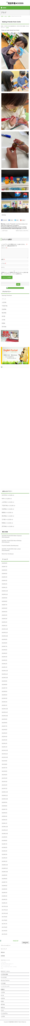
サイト (3, 267)
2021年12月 (5, 750)
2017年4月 (4, 934)
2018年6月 (4, 885)
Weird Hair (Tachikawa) (8, 553)
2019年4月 (4, 851)
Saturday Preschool (7, 295)
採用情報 (3, 955)
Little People (4, 230)
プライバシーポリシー (5, 945)
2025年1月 (4, 625)
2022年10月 (5, 715)
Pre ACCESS (4, 977)
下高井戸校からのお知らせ (8, 505)
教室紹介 (3, 989)
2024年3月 (4, 660)
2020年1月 (4, 823)
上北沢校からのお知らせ (8, 502)
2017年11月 (5, 910)
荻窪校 (3, 323)
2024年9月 (4, 639)
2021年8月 (4, 764)
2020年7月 (4, 809)
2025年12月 (5, 591)
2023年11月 (5, 674)
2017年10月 (5, 913)
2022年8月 (4, 722)
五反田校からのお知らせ (8, 509)
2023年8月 (4, 684)
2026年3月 (4, 580)
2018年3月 (4, 896)
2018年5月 (4, 889)
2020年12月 (5, 792)
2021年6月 (4, 771)
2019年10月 (5, 833)
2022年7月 (4, 726)
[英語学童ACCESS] (15, 3)
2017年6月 (4, 927)
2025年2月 (4, 622)
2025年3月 (4, 618)
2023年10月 (5, 677)
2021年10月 (5, 757)
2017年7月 (4, 923)
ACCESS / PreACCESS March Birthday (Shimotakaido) (11, 541)
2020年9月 (4, 802)
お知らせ (3, 1007)
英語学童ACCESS (13, 1022)
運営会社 (3, 952)
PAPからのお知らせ (7, 498)
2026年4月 (4, 577)
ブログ (2, 1010)
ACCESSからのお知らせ (8, 495)
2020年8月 (4, 806)
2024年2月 (4, 663)
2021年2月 (4, 785)
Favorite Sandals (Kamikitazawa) (10, 545)
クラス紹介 (3, 983)
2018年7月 (4, 882)
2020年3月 (4, 816)
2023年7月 (4, 688)
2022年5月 (4, 733)
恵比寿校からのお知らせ (8, 516)
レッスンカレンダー (5, 986)
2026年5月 (4, 573)
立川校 (7, 27)
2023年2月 (4, 701)
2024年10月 (5, 636)
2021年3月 (4, 781)
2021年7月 (4, 767)
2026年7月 (4, 566)
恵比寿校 (4, 312)
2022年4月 (4, 736)
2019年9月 (4, 837)
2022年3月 (4, 740)
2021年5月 (4, 774)
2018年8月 (4, 878)
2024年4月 (4, 656)
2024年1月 (4, 667)
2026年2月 (4, 584)
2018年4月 (4, 892)
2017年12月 (5, 906)
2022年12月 (5, 708)
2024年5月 (4, 653)
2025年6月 (4, 608)
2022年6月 (4, 729)
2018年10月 (5, 871)
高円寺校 (4, 326)
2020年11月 (5, 795)
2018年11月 (5, 868)
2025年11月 (5, 594)
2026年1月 (4, 587)
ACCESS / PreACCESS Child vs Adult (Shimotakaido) (11, 549)
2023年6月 (4, 691)
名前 (3, 259)
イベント (4, 299)
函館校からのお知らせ (7, 512)
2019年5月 (4, 847)
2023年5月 (4, 695)
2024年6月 (4, 649)
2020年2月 (4, 819)
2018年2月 (4, 899)
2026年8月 (4, 563)
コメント (4, 247)
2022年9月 (4, 719)
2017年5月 (4, 930)
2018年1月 (4, 903)
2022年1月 (4, 747)
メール (3, 263)
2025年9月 (4, 598)
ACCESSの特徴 (4, 974)
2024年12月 (5, 629)
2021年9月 (4, 760)
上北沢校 (4, 302)
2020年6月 (4, 812)
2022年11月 (5, 712)
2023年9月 (4, 681)
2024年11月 (5, 632)
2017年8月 (4, 920)
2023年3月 (4, 698)
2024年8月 (4, 643)
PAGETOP (25, 942)
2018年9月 (4, 875)
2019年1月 (4, 861)
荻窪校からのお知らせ (7, 523)
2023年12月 (5, 670)
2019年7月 (4, 844)
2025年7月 (4, 604)
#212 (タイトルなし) (5, 971)
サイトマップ (4, 949)
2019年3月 (4, 854)
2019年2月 (4, 858)
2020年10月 (5, 799)
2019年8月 (4, 840)
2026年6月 (4, 570)
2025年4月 (4, 615)
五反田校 (4, 309)
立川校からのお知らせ (7, 519)
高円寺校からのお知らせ (8, 526)
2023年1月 (4, 705)
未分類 (3, 316)
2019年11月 (5, 830)
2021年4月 (4, 778)
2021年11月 (5, 753)
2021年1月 (4, 788)
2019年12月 (5, 826)
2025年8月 (4, 601)
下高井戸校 (4, 305)
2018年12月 (5, 864)
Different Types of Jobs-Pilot (22, 230)
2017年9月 (4, 916)
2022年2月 (4, 743)
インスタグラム (4, 1013)
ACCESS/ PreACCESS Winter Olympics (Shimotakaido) (12, 536)
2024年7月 (4, 646)
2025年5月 (4, 611)
